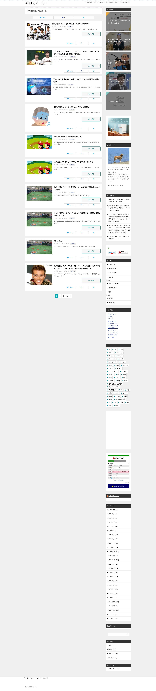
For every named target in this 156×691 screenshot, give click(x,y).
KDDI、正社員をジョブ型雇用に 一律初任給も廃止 (118, 62)
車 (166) (111, 298)
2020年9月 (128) (113, 564)
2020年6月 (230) (113, 576)
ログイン (111, 645)
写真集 (110, 377)
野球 (115, 402)
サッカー (122, 362)
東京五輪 (125, 393)
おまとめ (110, 318)
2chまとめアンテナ (113, 323)
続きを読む (91, 34)
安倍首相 (111, 380)
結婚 (125, 396)
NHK (115, 349)
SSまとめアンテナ (113, 325)
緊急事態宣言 (120, 399)
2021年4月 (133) (113, 535)
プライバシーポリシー (114, 101)
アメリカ (111, 356)
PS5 (121, 349)
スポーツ (70, 26)
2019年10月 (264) (114, 610)
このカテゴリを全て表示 (118, 480)
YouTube (111, 352)
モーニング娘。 (113, 371)
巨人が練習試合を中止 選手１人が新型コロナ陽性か (72, 107)
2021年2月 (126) (113, 543)
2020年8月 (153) (113, 568)
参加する (127, 482)
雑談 (121, 402)
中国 (124, 374)
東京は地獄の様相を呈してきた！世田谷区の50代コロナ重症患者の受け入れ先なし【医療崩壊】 (119, 42)
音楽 (110, 405)
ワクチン (111, 374)
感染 (118, 381)
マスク (119, 368)
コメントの (113, 653)
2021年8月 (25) (113, 518)
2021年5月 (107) (113, 530)
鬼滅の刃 (117, 405)
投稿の (112, 649)
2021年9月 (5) (113, 514)
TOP (32, 678)
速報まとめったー (36, 3)
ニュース (111, 277)
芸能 (110, 292)
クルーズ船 (120, 355)
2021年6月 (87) (113, 526)
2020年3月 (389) (113, 589)
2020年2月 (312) (113, 593)
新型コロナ (115, 383)
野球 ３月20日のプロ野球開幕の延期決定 (68, 136)
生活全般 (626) (113, 287)
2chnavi (110, 316)
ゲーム (112, 359)
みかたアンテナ (112, 314)
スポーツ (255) (113, 273)
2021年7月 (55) (113, 522)
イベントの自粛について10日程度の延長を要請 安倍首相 (119, 22)
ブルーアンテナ (112, 330)
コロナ (121, 359)
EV (109, 349)
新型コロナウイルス (114, 387)
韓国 (128, 402)
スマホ (110, 365)
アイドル (120, 353)
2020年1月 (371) (113, 597)
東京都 (110, 396)
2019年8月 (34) (113, 618)
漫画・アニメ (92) (114, 283)
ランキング (124, 371)
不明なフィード (114, 496)
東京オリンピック (114, 393)
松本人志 (117, 396)
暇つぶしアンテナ (113, 332)
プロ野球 (111, 368)
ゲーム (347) (112, 268)
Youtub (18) (112, 264)
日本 (122, 389)
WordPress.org (113, 658)
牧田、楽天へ (58, 241)
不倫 (118, 374)
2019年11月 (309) (114, 606)
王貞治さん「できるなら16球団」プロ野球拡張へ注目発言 (73, 162)
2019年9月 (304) (113, 614)
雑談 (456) (111, 302)
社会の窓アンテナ (113, 328)
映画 (128, 390)
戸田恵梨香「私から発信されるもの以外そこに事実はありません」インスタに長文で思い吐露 (119, 208)
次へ (67, 296)
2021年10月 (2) (113, 509)
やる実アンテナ (112, 334)
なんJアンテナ (112, 321)
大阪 (124, 377)
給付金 (110, 399)
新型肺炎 (113, 390)
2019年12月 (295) (114, 602)
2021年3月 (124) (113, 539)
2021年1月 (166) (113, 547)
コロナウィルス (112, 362)
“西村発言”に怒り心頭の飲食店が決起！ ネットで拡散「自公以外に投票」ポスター (118, 82)
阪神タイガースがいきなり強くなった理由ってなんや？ (70, 24)
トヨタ (117, 365)
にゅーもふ (111, 337)
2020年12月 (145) (114, 551)
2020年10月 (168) (114, 560)
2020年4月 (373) (113, 585)
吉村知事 (117, 377)
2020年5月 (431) (113, 581)
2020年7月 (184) (113, 572)
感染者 (125, 380)
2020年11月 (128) (114, 555)
